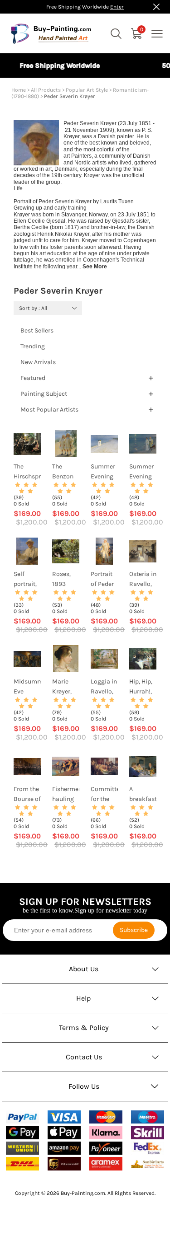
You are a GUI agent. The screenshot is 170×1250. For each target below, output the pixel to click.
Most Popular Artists (49, 409)
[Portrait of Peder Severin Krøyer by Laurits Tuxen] (104, 551)
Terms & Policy (84, 1027)
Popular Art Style (87, 90)
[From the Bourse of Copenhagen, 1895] (27, 766)
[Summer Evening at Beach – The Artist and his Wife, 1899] (142, 443)
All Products (46, 90)
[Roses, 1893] (65, 551)
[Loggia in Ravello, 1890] (104, 658)
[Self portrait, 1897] (27, 551)
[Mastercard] (106, 1117)
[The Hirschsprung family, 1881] (27, 443)
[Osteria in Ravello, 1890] (142, 551)
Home (18, 90)
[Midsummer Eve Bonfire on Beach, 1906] (27, 658)
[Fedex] (148, 1148)
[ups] (64, 1163)
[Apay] (64, 1132)
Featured (32, 378)
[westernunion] (22, 1148)
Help (83, 998)
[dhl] (22, 1163)
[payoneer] (106, 1148)
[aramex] (106, 1163)
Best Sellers (36, 330)
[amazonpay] (64, 1148)
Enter (117, 7)
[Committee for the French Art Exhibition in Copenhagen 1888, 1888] (104, 766)
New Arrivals (38, 362)
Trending (32, 346)
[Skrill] (148, 1132)
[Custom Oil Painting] (148, 1164)
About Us (83, 968)
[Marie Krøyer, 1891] (65, 658)
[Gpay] (22, 1132)
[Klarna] (106, 1132)
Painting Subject (43, 394)
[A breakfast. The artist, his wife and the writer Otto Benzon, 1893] (142, 766)
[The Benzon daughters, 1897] (65, 443)
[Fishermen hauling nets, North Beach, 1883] (65, 766)
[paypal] (22, 1117)
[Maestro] (148, 1117)
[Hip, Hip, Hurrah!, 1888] (142, 658)
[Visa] (64, 1117)
